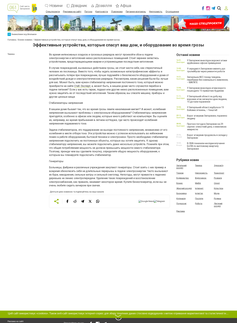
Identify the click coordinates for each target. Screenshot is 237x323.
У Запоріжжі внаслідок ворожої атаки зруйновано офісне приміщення (207, 61)
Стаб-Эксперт (82, 86)
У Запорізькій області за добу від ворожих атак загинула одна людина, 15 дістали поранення (207, 99)
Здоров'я (218, 165)
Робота (198, 203)
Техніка (198, 165)
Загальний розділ (181, 166)
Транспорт (219, 173)
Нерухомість (155, 11)
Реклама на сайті (72, 11)
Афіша (125, 6)
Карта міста (101, 11)
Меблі (198, 183)
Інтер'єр (199, 193)
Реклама (180, 211)
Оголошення (172, 11)
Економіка (181, 193)
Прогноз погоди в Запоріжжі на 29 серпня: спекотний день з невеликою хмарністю (207, 127)
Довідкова (117, 11)
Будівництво (182, 178)
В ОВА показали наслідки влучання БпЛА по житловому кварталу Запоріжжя (206, 146)
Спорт (217, 183)
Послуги (199, 198)
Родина (217, 198)
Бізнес (179, 183)
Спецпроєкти (53, 11)
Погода (88, 11)
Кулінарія (181, 198)
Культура (218, 188)
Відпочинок (200, 178)
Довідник (79, 6)
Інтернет (199, 188)
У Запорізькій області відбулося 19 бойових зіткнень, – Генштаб (205, 108)
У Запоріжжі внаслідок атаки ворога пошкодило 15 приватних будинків (206, 89)
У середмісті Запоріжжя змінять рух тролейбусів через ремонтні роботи (206, 70)
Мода (216, 193)
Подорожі (181, 203)
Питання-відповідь (136, 11)
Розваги (218, 178)
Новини (56, 6)
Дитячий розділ (218, 204)
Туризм (179, 173)
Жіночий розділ (184, 188)
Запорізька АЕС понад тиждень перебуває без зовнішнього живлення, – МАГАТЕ (207, 80)
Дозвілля (103, 6)
